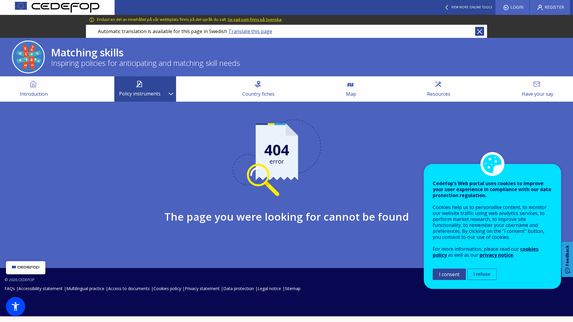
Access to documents (129, 288)
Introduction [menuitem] (34, 94)
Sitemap (293, 288)
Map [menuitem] (351, 94)
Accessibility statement (41, 288)
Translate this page (250, 31)
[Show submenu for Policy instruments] (170, 89)
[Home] (57, 7)
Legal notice (269, 288)
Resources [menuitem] (438, 94)
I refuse (482, 274)
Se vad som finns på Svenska (254, 19)
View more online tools (471, 7)
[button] (15, 306)
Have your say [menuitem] (537, 94)
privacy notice (496, 255)
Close (479, 31)
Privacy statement (202, 288)
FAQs (9, 288)
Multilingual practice (85, 288)
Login (516, 7)
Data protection (238, 288)
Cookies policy (167, 288)
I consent (449, 274)
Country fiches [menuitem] (258, 94)
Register (554, 7)
